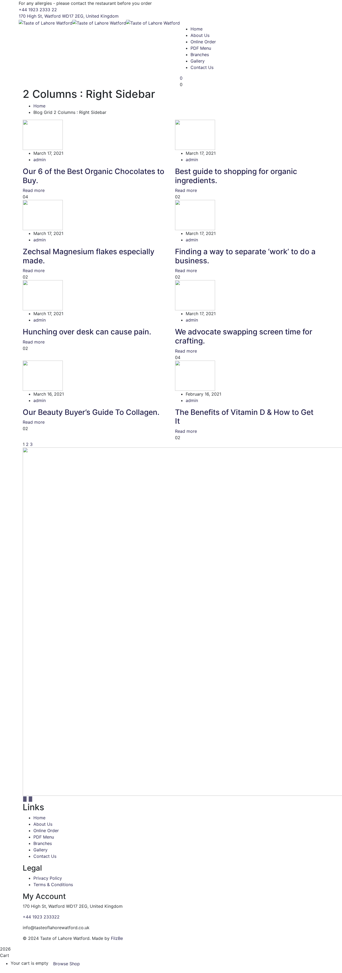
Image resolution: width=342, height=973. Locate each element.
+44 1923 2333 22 (38, 9)
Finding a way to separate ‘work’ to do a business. (245, 256)
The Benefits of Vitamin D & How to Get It (244, 417)
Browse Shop (66, 963)
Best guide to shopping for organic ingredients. (236, 176)
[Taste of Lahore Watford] (45, 22)
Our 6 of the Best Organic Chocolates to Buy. (93, 176)
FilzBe (117, 938)
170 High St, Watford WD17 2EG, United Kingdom (69, 16)
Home (39, 106)
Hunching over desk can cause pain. (87, 331)
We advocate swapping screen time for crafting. (243, 336)
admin (39, 159)
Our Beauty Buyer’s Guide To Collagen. (91, 412)
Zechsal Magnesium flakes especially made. (88, 256)
